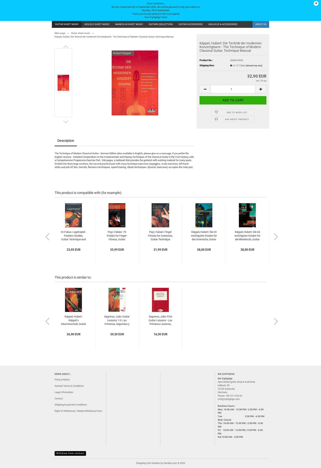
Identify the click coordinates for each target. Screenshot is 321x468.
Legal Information (64, 392)
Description (65, 141)
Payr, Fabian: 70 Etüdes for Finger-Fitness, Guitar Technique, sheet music (117, 235)
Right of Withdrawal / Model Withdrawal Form (78, 411)
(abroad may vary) (254, 65)
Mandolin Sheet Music (129, 24)
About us (260, 24)
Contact (59, 398)
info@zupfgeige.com (229, 399)
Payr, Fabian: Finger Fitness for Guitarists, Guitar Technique (160, 235)
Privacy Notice (62, 379)
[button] (65, 46)
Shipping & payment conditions (71, 404)
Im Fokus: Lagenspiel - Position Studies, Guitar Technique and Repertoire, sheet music (73, 235)
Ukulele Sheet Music (97, 24)
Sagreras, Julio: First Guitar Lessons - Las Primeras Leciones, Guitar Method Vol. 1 (160, 320)
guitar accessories (191, 24)
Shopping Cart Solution (148, 463)
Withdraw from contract (70, 453)
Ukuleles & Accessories (222, 24)
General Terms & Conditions (69, 385)
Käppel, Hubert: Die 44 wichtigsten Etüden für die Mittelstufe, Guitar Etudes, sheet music (247, 235)
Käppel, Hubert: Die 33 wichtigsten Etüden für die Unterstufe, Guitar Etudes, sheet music (204, 235)
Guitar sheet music (67, 24)
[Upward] (310, 462)
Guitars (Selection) (161, 24)
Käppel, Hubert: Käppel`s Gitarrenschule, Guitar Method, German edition (73, 320)
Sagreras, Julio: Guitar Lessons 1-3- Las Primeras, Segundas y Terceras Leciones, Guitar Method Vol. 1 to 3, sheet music (117, 320)
